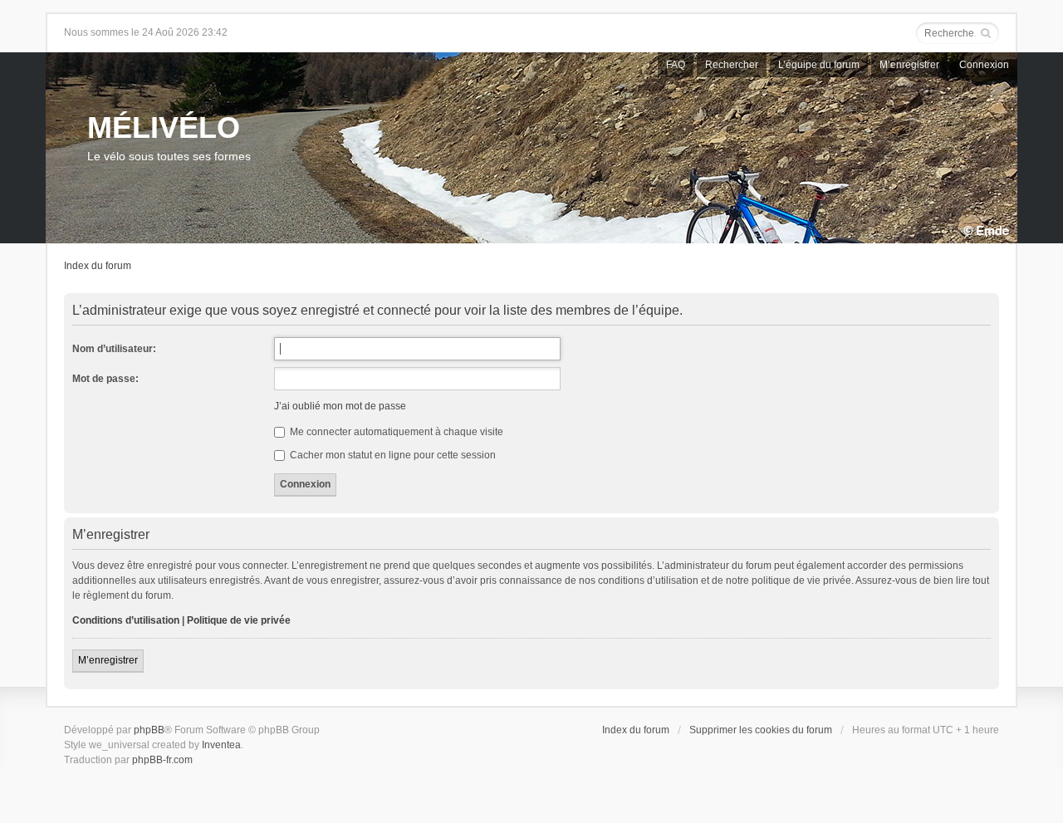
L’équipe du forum (819, 65)
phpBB (149, 730)
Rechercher (731, 65)
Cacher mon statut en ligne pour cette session (391, 455)
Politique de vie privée (239, 620)
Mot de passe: (105, 379)
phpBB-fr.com (162, 760)
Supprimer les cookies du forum (760, 730)
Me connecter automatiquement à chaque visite (395, 432)
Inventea (221, 745)
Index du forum (97, 266)
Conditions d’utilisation (125, 620)
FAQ (675, 65)
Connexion (984, 65)
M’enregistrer (909, 65)
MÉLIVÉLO (163, 127)
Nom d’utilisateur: (114, 349)
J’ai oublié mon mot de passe (340, 406)
